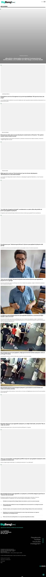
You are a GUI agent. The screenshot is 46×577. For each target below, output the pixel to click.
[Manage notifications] (43, 575)
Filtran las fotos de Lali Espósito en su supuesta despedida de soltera (18, 516)
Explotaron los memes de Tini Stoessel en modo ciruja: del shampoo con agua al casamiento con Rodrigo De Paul (21, 513)
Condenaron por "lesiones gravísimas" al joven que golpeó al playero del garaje (22, 245)
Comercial (3, 561)
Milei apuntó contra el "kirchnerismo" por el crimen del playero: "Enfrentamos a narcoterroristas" (19, 174)
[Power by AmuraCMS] (42, 566)
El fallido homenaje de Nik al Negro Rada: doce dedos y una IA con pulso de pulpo (21, 501)
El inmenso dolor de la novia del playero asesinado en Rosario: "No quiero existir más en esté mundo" (22, 135)
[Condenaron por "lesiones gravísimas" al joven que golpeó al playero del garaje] (23, 229)
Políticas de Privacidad (5, 558)
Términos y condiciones (5, 559)
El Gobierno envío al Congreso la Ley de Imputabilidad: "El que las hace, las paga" (22, 97)
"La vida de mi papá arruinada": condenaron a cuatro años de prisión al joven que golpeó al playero (21, 210)
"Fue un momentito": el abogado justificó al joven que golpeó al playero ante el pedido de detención (23, 459)
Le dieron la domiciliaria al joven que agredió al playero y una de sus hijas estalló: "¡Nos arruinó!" (22, 316)
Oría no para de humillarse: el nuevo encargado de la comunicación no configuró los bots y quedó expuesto (23, 505)
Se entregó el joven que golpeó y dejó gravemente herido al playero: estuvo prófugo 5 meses (23, 353)
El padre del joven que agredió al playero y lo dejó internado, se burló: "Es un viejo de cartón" (23, 424)
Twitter (37, 539)
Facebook (36, 537)
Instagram (35, 543)
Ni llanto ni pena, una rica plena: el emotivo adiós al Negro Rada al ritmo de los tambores (22, 509)
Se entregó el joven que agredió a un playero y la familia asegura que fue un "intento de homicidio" (23, 494)
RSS (1, 562)
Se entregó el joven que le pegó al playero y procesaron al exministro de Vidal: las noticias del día (22, 388)
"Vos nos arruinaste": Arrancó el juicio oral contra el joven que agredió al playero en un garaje (22, 280)
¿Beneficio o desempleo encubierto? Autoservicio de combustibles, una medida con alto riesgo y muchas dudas (23, 59)
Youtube (36, 541)
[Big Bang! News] (8, 2)
